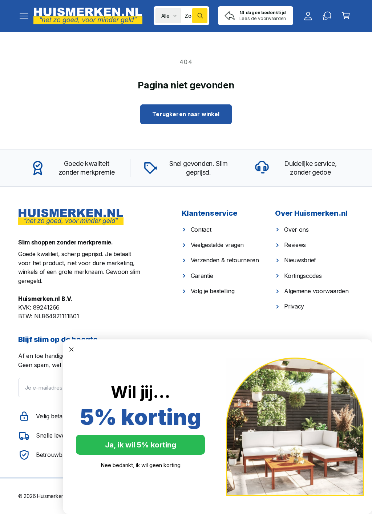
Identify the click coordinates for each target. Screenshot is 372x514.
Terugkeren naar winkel (185, 114)
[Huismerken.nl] (71, 217)
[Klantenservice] (327, 15)
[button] (24, 15)
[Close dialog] (71, 349)
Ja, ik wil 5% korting (140, 445)
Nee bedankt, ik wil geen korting (141, 465)
